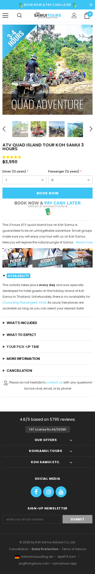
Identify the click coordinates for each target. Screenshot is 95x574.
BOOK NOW (48, 193)
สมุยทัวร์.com (66, 557)
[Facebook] (36, 491)
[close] (90, 3)
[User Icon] (74, 15)
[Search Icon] (19, 15)
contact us (54, 382)
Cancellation (18, 549)
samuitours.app (64, 563)
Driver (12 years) (15, 171)
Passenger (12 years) (65, 171)
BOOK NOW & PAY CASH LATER (47, 5)
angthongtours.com (34, 563)
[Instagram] (48, 491)
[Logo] (47, 15)
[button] (12, 157)
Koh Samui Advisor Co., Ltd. (55, 542)
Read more (84, 242)
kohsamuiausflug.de (36, 557)
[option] (47, 70)
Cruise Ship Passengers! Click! (24, 302)
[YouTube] (61, 491)
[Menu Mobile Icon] (5, 16)
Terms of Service (74, 549)
